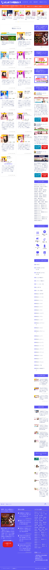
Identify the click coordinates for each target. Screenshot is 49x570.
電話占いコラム (43, 2)
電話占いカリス (39, 306)
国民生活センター (39, 558)
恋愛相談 (36, 196)
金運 (46, 201)
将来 (41, 522)
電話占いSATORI (42, 203)
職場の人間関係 (42, 200)
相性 (36, 198)
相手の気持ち (41, 198)
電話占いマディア (38, 544)
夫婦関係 (41, 193)
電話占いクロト (39, 310)
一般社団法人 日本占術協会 (41, 555)
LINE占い (38, 264)
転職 (36, 201)
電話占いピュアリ (38, 213)
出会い (41, 191)
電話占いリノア (39, 358)
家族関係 (37, 522)
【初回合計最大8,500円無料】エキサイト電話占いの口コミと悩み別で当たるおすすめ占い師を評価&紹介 (25, 548)
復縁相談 (45, 522)
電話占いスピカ (39, 327)
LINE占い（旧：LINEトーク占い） (41, 512)
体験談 (45, 517)
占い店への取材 (39, 290)
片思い (45, 196)
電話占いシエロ (45, 208)
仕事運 (41, 517)
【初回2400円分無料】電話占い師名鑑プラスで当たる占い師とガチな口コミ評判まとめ (25, 538)
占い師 (45, 191)
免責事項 (14, 568)
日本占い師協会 (38, 556)
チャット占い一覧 (40, 284)
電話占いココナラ (38, 208)
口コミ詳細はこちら (37, 119)
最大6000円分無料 (44, 175)
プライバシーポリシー (7, 568)
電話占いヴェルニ (38, 218)
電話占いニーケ (38, 539)
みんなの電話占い (40, 277)
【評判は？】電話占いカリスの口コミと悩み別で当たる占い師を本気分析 (25, 530)
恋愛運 (41, 196)
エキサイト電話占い (44, 186)
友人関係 (36, 193)
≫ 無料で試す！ (8, 544)
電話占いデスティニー (38, 210)
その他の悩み (37, 186)
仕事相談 (37, 517)
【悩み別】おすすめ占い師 (40, 273)
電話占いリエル (39, 355)
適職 (43, 201)
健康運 (36, 191)
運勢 (39, 201)
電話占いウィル (37, 205)
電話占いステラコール (40, 323)
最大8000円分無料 (44, 147)
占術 (31, 2)
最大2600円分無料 (44, 119)
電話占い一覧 (18, 2)
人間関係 (41, 188)
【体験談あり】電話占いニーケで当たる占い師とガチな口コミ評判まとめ (25, 515)
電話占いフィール (38, 215)
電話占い (36, 203)
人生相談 (36, 188)
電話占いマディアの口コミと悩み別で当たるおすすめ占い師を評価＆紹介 (25, 522)
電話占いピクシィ (40, 339)
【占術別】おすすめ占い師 (40, 268)
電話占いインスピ (40, 297)
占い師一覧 (25, 2)
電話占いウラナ (44, 205)
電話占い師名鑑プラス (38, 220)
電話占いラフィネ (40, 352)
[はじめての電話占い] (11, 3)
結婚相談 (36, 200)
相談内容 (36, 2)
